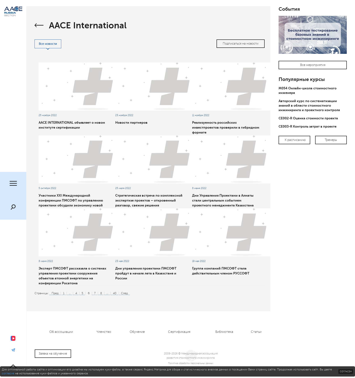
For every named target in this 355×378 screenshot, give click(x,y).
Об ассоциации (61, 332)
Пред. (55, 293)
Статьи (256, 332)
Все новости (48, 44)
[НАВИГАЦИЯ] (13, 184)
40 (114, 293)
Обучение (137, 332)
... (70, 293)
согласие (8, 373)
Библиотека (224, 332)
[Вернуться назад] (39, 26)
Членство (104, 332)
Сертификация (179, 332)
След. (124, 293)
